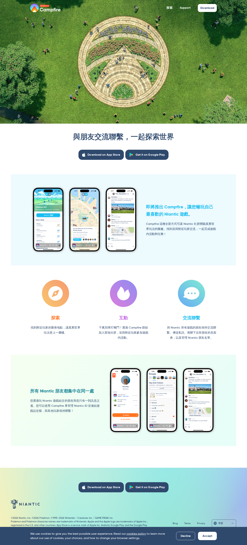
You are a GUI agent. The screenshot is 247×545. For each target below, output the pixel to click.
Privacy (201, 523)
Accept (207, 536)
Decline (186, 536)
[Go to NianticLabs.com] (25, 504)
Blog (175, 523)
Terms (187, 523)
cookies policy (136, 533)
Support (185, 8)
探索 (169, 8)
